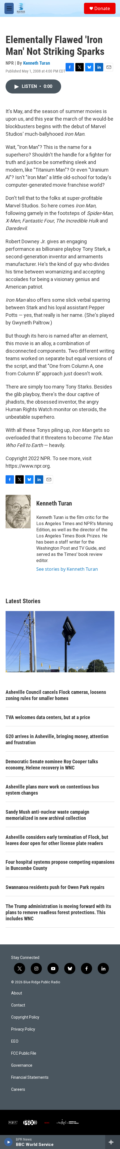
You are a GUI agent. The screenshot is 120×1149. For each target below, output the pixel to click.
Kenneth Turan (36, 63)
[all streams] (112, 1142)
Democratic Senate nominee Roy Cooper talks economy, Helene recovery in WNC (52, 765)
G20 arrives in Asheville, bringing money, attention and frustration (57, 739)
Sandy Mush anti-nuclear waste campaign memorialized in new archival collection (47, 815)
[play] (8, 1142)
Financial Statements (30, 1077)
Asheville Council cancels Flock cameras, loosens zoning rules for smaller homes (56, 695)
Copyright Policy (25, 1017)
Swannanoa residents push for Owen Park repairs (55, 887)
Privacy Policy (23, 1029)
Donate (102, 8)
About (16, 993)
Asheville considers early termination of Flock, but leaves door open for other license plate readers (57, 840)
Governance (21, 1065)
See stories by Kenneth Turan (67, 569)
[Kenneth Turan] (18, 511)
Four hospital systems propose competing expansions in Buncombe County (60, 865)
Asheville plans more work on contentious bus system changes (52, 790)
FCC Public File (23, 1053)
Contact (18, 1005)
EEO (14, 1041)
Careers (18, 1089)
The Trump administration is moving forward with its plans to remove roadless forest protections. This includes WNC (58, 912)
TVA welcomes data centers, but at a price (48, 717)
